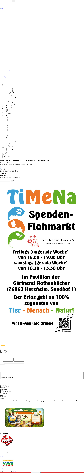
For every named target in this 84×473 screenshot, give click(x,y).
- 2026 (6, 116)
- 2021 (6, 121)
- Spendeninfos (7, 150)
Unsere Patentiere (7, 25)
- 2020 (6, 122)
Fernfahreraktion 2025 (6, 156)
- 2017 (6, 125)
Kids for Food (4, 153)
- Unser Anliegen (10, 87)
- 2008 (6, 134)
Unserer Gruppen (7, 18)
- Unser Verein (7, 101)
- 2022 (6, 120)
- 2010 (6, 132)
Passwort (2, 375)
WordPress (14, 471)
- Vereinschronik (10, 103)
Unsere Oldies (8, 16)
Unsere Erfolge (4, 115)
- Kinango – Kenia (11, 98)
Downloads (4, 155)
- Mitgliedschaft (7, 151)
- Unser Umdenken (11, 90)
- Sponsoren (9, 139)
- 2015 (6, 127)
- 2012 (6, 130)
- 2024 (6, 118)
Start (3, 9)
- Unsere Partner (7, 138)
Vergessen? (7, 377)
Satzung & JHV (8, 29)
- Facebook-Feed (8, 107)
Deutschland (8, 19)
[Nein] (40, 472)
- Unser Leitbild (7, 113)
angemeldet (5, 177)
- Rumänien (9, 95)
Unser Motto (8, 14)
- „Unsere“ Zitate (10, 92)
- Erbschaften (7, 152)
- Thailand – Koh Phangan (12, 97)
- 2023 (6, 119)
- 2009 (6, 133)
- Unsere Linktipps (8, 143)
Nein (33, 472)
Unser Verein (6, 26)
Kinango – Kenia (9, 23)
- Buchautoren (10, 142)
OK (31, 472)
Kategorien (2, 368)
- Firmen (9, 140)
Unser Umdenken (9, 15)
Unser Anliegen (8, 12)
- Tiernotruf (7, 148)
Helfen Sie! (4, 147)
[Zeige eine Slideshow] (4, 169)
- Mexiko (9, 99)
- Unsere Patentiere (8, 100)
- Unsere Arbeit (7, 86)
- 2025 (6, 117)
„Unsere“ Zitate (8, 17)
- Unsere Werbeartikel (8, 146)
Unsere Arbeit (6, 11)
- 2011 (6, 131)
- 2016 (6, 126)
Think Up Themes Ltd (6, 471)
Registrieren (11, 377)
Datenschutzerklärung (4, 468)
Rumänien (7, 20)
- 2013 (6, 129)
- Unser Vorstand (10, 102)
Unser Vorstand (8, 27)
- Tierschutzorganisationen (12, 141)
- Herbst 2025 (7, 110)
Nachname (2, 362)
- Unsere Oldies (10, 91)
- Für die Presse (7, 137)
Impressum (3, 469)
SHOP (3, 154)
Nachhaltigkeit (4, 112)
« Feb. (1, 456)
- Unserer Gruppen (8, 93)
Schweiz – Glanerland (9, 21)
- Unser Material (8, 145)
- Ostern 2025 (7, 111)
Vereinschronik (8, 28)
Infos (3, 136)
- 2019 (6, 123)
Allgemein (10, 162)
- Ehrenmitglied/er (8, 105)
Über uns (3, 10)
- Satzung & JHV (10, 104)
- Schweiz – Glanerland (11, 96)
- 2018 (6, 124)
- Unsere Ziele (10, 88)
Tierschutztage (4, 108)
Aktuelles (4, 106)
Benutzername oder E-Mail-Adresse (7, 373)
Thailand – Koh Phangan (10, 22)
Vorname (1, 360)
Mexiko (7, 24)
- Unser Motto (10, 89)
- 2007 (6, 135)
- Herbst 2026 (7, 109)
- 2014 (6, 128)
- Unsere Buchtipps (8, 144)
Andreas (2, 162)
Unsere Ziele (8, 13)
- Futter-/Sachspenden (8, 149)
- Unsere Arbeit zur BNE (9, 114)
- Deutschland (10, 94)
